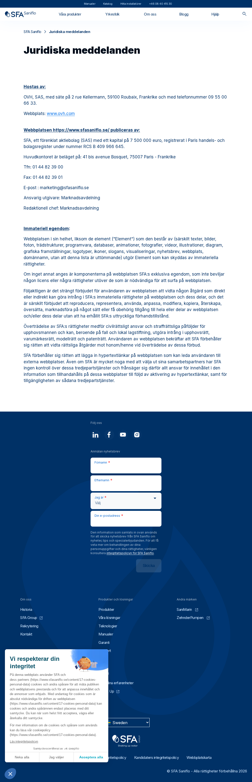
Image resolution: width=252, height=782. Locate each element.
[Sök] (244, 14)
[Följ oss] (95, 435)
